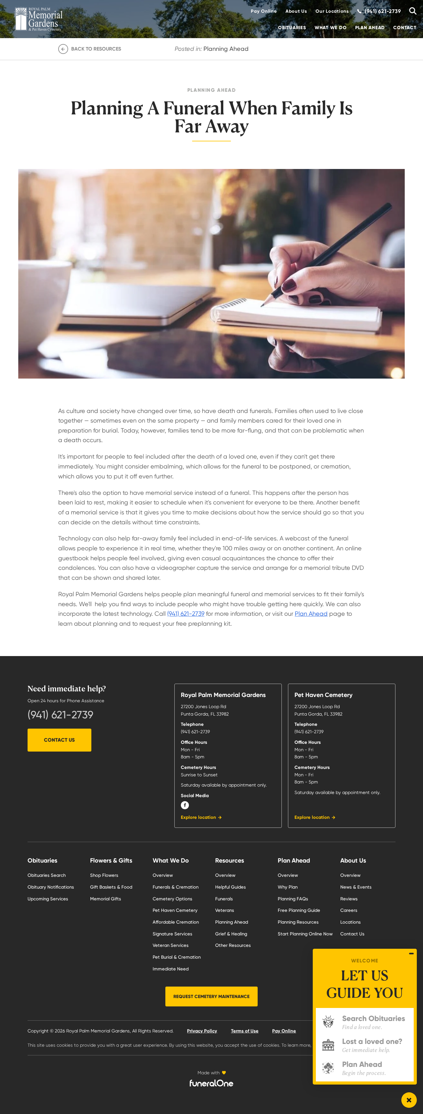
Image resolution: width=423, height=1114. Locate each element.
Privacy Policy (202, 1031)
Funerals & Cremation (175, 887)
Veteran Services (171, 945)
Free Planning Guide (299, 910)
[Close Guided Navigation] (411, 954)
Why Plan (288, 887)
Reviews (349, 899)
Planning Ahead (231, 922)
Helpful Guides (230, 887)
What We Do (331, 27)
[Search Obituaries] (410, 11)
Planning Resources (298, 922)
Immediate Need (171, 969)
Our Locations (332, 11)
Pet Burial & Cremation (177, 957)
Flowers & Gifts (111, 860)
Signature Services (172, 934)
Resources (229, 860)
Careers (348, 910)
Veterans (224, 910)
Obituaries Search (47, 875)
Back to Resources (96, 49)
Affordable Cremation (176, 922)
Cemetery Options (172, 899)
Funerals (224, 899)
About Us (296, 11)
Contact (404, 27)
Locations (350, 922)
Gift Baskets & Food (111, 887)
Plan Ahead (370, 27)
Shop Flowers (104, 875)
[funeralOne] (211, 1083)
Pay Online (264, 11)
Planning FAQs (293, 899)
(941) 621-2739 (185, 613)
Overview (163, 875)
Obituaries (292, 27)
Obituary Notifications (51, 887)
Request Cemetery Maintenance (211, 996)
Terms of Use (245, 1031)
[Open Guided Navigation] (409, 1100)
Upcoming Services (48, 899)
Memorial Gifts (105, 899)
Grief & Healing (231, 934)
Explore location (198, 817)
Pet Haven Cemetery (175, 910)
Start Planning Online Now (305, 934)
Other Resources (233, 945)
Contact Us (59, 740)
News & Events (356, 887)
